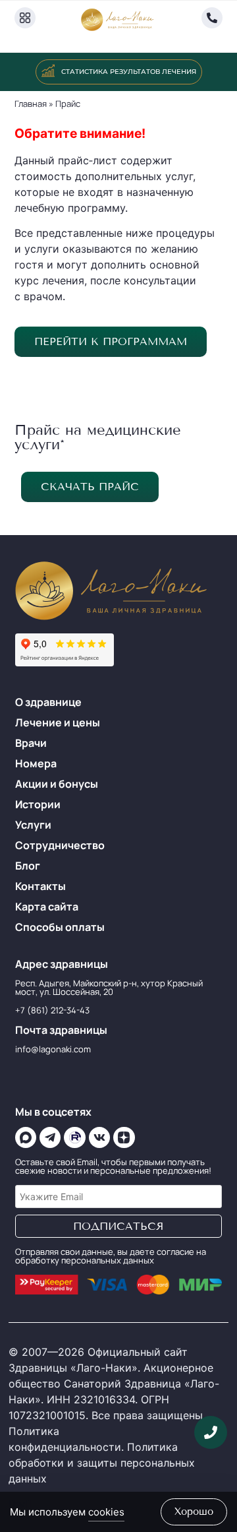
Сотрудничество (60, 845)
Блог (27, 865)
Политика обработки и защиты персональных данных (102, 1462)
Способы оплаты (60, 927)
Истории (38, 804)
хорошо (193, 1511)
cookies (106, 1512)
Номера (36, 763)
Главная (30, 104)
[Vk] (99, 1137)
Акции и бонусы (56, 784)
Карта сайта (46, 906)
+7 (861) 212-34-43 (52, 1010)
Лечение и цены (57, 722)
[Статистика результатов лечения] (48, 70)
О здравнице (48, 702)
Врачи (31, 743)
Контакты (40, 886)
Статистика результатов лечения (128, 71)
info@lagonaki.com (53, 1049)
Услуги (33, 824)
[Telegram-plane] (50, 1137)
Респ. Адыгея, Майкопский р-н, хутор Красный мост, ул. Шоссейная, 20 (109, 987)
